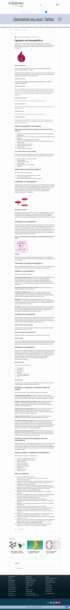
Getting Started (16, 29)
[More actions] (54, 37)
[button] (59, 29)
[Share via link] (23, 529)
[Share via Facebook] (15, 529)
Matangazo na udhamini (30, 582)
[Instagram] (59, 603)
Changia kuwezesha (11, 576)
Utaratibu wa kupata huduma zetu (51, 578)
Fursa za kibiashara (11, 585)
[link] (41, 5)
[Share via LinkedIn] (20, 529)
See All (59, 538)
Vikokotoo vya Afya (48, 589)
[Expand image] (21, 56)
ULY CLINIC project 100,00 (49, 582)
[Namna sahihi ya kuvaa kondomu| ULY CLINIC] (35, 545)
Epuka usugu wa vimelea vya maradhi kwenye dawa (17, 552)
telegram (34, 580)
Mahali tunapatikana (29, 578)
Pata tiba (27, 587)
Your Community (24, 29)
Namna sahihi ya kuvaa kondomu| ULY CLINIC (34, 552)
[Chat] (66, 606)
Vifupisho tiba (47, 583)
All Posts (10, 29)
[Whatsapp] (48, 603)
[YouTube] (56, 603)
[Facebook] (54, 603)
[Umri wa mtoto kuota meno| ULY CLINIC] (53, 545)
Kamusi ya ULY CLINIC (12, 591)
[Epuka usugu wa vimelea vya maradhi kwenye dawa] (17, 545)
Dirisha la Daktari (11, 582)
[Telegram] (51, 603)
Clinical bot (10, 578)
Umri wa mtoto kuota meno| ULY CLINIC (51, 552)
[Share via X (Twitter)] (17, 529)
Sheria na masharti (29, 591)
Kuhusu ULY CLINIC (11, 589)
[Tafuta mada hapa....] (46, 12)
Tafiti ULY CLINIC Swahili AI (30, 593)
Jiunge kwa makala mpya (12, 587)
